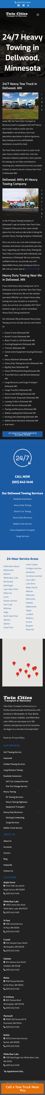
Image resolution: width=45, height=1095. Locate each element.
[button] (14, 664)
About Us (7, 841)
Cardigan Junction (33, 568)
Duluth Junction (10, 601)
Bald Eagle (8, 585)
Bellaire (7, 574)
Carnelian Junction (34, 576)
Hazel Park (8, 627)
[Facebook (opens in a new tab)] (18, 5)
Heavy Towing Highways (16, 802)
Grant (6, 597)
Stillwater (30, 595)
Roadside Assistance (22, 499)
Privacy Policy (18, 737)
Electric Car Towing (22, 511)
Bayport (29, 625)
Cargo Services (22, 536)
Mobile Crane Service (22, 524)
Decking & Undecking (15, 817)
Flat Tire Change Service (16, 786)
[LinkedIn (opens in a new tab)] (23, 5)
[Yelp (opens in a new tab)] (27, 5)
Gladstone (30, 572)
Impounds (7, 758)
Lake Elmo (30, 583)
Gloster (7, 623)
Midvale (29, 591)
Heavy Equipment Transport (22, 530)
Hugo (6, 612)
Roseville (30, 629)
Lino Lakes (30, 580)
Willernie (8, 593)
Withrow (7, 608)
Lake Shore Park (11, 589)
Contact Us (8, 871)
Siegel (28, 610)
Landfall (29, 614)
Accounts (7, 847)
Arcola (29, 622)
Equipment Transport (15, 807)
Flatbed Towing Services (14, 764)
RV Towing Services (14, 797)
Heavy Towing (9, 791)
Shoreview (30, 599)
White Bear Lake (11, 578)
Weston (7, 620)
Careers (6, 853)
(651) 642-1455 (12, 912)
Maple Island (31, 587)
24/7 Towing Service (12, 752)
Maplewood (31, 606)
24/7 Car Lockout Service (17, 781)
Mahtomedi (9, 570)
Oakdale (29, 603)
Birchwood (8, 581)
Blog (5, 859)
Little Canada (32, 564)
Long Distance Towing (13, 770)
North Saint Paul (11, 616)
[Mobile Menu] (38, 14)
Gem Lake (8, 604)
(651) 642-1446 (23, 2)
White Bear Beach (11, 566)
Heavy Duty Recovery (22, 517)
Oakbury (29, 618)
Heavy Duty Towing (22, 505)
